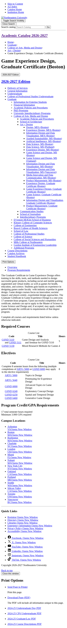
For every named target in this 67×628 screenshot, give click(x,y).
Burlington (19, 439)
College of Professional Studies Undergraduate (30, 96)
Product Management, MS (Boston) (43, 180)
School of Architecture (31, 121)
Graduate (12, 45)
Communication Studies (31, 211)
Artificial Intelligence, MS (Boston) (43, 141)
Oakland (19, 473)
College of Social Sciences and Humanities (35, 239)
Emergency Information (29, 525)
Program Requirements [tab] (18, 270)
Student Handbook (16, 256)
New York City (19, 467)
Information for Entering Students (30, 102)
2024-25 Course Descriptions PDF (24, 624)
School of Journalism (30, 214)
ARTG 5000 (23, 369)
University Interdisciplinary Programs (32, 113)
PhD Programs (21, 110)
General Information (17, 91)
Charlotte (19, 445)
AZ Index (12, 6)
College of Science (23, 236)
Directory (22, 520)
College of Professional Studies (29, 233)
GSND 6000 (38, 369)
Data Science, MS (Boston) (39, 144)
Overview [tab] (12, 267)
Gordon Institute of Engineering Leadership (35, 245)
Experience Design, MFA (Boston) (43, 130)
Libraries (22, 522)
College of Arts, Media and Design (24, 47)
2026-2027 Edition (15, 81)
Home (10, 42)
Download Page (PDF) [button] (18, 597)
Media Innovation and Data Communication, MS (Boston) (41, 176)
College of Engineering (25, 225)
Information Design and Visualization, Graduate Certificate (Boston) (45, 201)
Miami (19, 456)
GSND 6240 (11, 391)
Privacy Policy (25, 528)
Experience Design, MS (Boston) (42, 149)
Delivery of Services (17, 88)
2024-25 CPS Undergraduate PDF (24, 613)
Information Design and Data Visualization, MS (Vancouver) (41, 170)
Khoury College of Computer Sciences (33, 222)
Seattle (19, 484)
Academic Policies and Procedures (31, 107)
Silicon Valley (19, 489)
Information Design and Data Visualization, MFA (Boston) (40, 134)
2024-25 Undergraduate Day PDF (24, 608)
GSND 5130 (8, 346)
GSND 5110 (8, 339)
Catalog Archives (15, 253)
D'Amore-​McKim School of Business (32, 219)
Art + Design (13, 50)
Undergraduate (14, 93)
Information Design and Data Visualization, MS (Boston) (40, 165)
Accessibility (24, 531)
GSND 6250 (11, 394)
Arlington (19, 428)
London (19, 450)
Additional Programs (24, 247)
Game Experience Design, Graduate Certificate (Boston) (44, 190)
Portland (19, 478)
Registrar (22, 517)
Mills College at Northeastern (28, 242)
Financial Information (24, 105)
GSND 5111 (15, 342)
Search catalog (8, 27)
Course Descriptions (17, 250)
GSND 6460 (11, 398)
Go (48, 27)
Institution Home (15, 12)
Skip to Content (15, 3)
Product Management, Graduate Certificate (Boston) (41, 207)
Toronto (19, 495)
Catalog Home (14, 9)
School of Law (21, 231)
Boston (19, 433)
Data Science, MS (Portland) (40, 147)
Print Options (8, 262)
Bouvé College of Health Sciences (31, 228)
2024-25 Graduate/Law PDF (21, 618)
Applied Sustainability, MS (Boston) (44, 138)
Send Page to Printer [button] (17, 587)
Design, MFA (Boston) (37, 127)
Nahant (19, 461)
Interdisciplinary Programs (33, 217)
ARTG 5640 (11, 380)
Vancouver (19, 501)
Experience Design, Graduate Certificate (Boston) (40, 184)
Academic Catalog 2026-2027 (24, 35)
